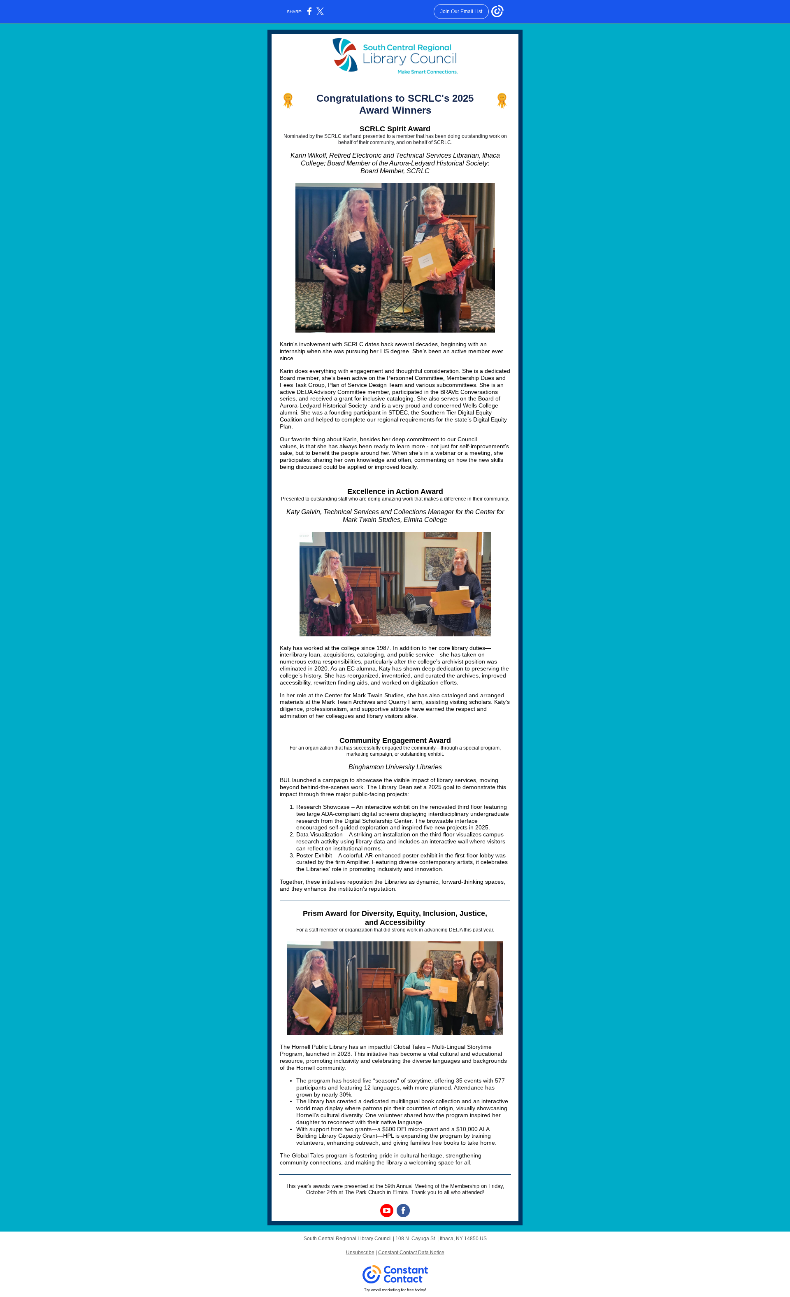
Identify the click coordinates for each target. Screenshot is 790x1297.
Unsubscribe (360, 1252)
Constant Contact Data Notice (411, 1252)
